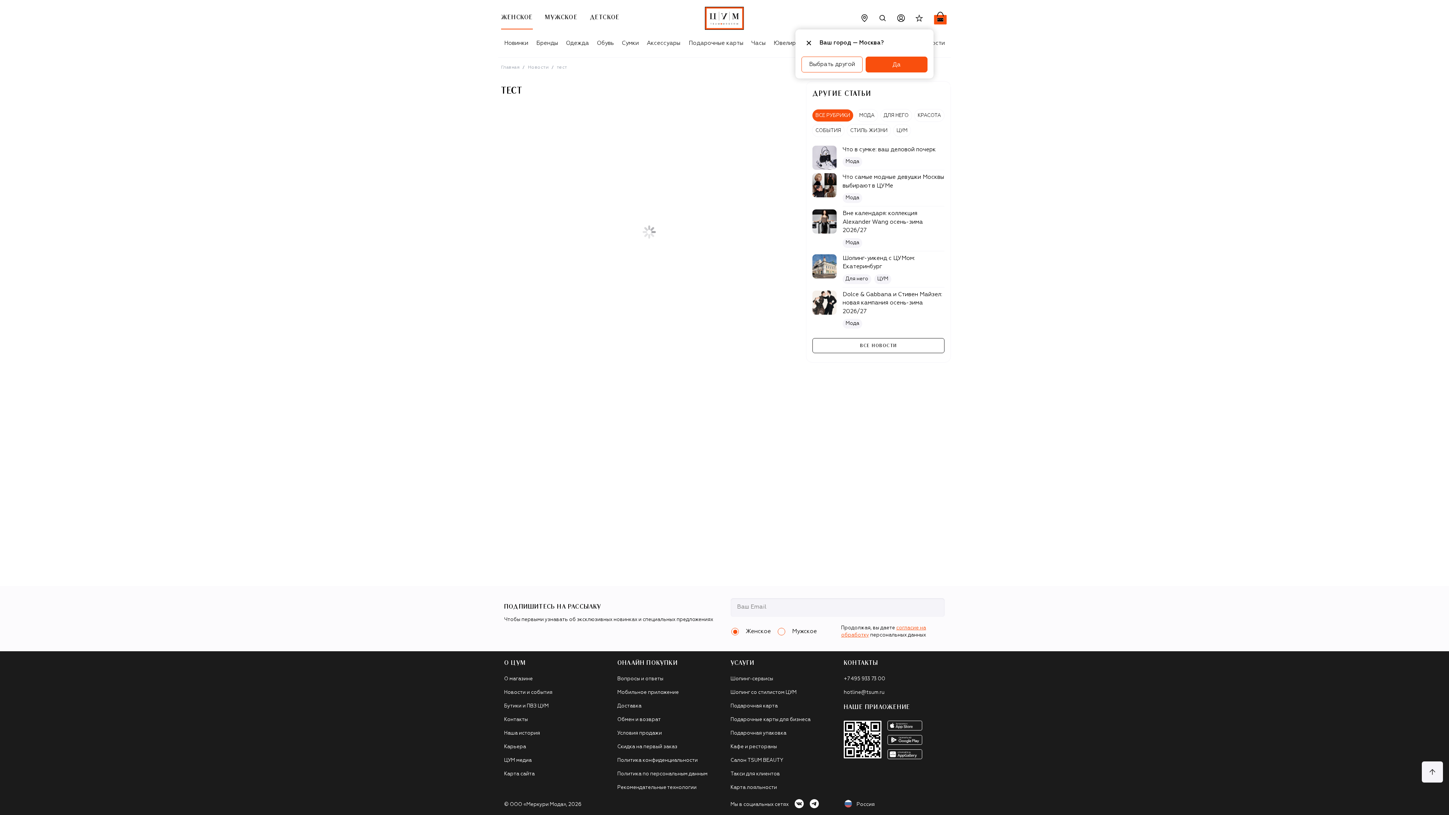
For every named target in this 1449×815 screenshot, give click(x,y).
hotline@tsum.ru (864, 692)
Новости (538, 67)
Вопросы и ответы (640, 679)
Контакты (516, 719)
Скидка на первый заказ (647, 746)
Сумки (630, 43)
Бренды (547, 43)
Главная (510, 67)
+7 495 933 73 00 (864, 679)
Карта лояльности (754, 787)
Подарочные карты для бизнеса (771, 719)
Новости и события (528, 692)
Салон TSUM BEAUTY (757, 760)
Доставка (629, 706)
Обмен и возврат (639, 719)
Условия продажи (639, 733)
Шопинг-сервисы (752, 679)
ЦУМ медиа (518, 760)
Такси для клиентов (755, 774)
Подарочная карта (754, 706)
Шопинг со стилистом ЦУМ (764, 692)
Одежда (577, 43)
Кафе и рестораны (754, 746)
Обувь (605, 43)
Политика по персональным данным (662, 774)
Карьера (515, 746)
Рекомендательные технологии (657, 787)
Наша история (522, 733)
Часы (758, 43)
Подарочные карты (716, 43)
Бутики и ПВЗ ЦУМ (526, 706)
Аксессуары (663, 43)
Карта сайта (519, 774)
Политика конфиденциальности (657, 760)
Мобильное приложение (648, 692)
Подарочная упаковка (758, 733)
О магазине (518, 679)
